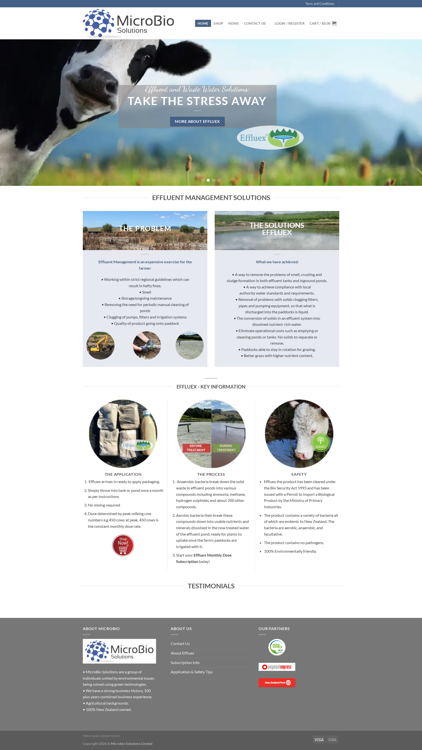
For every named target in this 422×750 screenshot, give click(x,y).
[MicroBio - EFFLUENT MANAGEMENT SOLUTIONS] (128, 23)
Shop (218, 23)
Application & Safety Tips (192, 671)
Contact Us (255, 23)
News (233, 23)
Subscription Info (185, 662)
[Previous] (14, 112)
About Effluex (182, 653)
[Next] (407, 112)
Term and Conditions (320, 4)
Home (203, 23)
